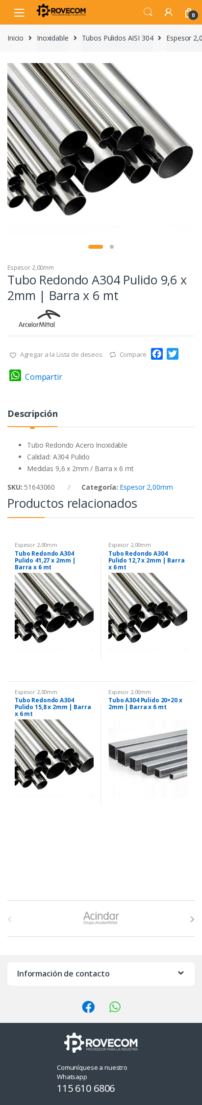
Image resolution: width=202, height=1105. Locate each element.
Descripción (32, 414)
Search (148, 12)
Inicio (15, 38)
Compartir (43, 376)
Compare (133, 354)
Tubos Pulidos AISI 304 (117, 38)
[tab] (32, 418)
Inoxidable (53, 38)
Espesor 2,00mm (30, 267)
